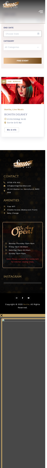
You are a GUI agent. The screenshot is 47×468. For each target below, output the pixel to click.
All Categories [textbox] (12, 47)
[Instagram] (16, 298)
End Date (9, 27)
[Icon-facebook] (22, 298)
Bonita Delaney (15, 114)
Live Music (18, 109)
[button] (22, 315)
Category (9, 41)
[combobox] (23, 47)
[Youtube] (28, 298)
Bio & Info (11, 130)
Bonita (7, 109)
